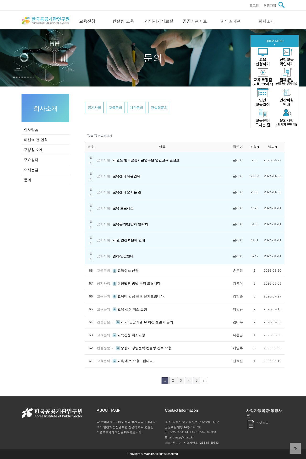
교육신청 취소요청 (130, 335)
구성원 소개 (33, 150)
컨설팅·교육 (123, 21)
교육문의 (115, 107)
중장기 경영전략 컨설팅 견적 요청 (145, 348)
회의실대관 (231, 21)
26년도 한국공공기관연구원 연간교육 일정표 (146, 160)
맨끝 (204, 380)
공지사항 (94, 107)
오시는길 (31, 170)
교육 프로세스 (123, 208)
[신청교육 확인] (287, 57)
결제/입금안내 (123, 256)
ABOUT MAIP (108, 410)
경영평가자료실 (159, 21)
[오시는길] (263, 118)
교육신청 (87, 21)
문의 (27, 180)
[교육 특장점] (263, 77)
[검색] (281, 5)
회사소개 (266, 21)
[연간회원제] (287, 97)
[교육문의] (287, 118)
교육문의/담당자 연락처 (130, 224)
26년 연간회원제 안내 (129, 240)
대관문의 (136, 107)
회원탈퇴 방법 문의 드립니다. (138, 283)
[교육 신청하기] (263, 57)
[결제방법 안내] (287, 77)
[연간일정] (263, 97)
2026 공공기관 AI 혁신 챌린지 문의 (146, 322)
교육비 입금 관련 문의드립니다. (140, 296)
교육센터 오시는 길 (127, 192)
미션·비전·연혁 (36, 140)
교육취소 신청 (127, 270)
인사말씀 (31, 130)
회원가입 (270, 5)
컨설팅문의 (159, 107)
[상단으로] (295, 448)
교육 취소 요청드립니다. (135, 361)
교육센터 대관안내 (126, 176)
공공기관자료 (195, 21)
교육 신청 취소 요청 (131, 309)
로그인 (254, 5)
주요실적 (31, 160)
